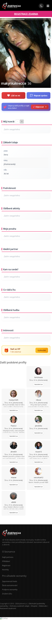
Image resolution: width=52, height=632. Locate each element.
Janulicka (38, 425)
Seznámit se (38, 384)
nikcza (38, 400)
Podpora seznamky (9, 589)
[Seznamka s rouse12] (38, 446)
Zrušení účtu (7, 593)
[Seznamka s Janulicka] (38, 420)
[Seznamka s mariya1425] (13, 394)
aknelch (14, 451)
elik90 (13, 502)
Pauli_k (13, 425)
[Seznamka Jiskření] (11, 537)
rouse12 (38, 451)
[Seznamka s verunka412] (38, 471)
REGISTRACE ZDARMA (26, 14)
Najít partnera (7, 557)
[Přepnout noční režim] (41, 5)
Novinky (5, 569)
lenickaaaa (38, 377)
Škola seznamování (9, 585)
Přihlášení (6, 561)
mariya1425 (13, 400)
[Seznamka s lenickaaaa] (38, 371)
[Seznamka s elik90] (13, 496)
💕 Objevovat (38, 107)
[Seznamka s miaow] (13, 471)
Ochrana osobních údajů (19, 606)
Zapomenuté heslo (9, 581)
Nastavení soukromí (8, 608)
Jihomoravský (43, 380)
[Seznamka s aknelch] (13, 446)
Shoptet (34, 606)
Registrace (6, 565)
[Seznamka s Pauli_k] (13, 420)
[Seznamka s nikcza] (38, 394)
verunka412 (38, 477)
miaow (13, 477)
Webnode (43, 606)
